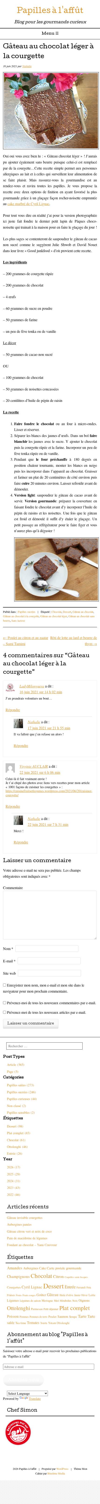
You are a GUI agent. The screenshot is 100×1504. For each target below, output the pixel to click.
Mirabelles (65, 1300)
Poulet (52, 1316)
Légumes (13, 1300)
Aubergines (30, 1268)
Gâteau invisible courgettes (24, 1217)
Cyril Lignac (32, 1287)
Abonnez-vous (23, 1380)
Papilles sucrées (26, 612)
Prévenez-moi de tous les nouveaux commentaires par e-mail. (51, 1002)
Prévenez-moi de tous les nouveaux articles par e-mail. (46, 1012)
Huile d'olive (66, 1295)
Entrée (70, 1287)
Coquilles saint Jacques (76, 1277)
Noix (75, 1300)
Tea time (20, 1323)
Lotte (92, 1295)
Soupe (73, 1316)
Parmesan (37, 1309)
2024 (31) (13, 1181)
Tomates (33, 1322)
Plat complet (74, 1308)
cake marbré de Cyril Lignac (28, 203)
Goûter (41, 1294)
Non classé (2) (16, 1106)
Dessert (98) (15, 1126)
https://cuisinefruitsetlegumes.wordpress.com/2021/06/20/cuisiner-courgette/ (49, 793)
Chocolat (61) (16, 1140)
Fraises (11, 1295)
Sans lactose (18, 620)
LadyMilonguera (32, 686)
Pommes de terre (38, 1316)
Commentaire (13, 887)
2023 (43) (13, 1187)
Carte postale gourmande (64, 1268)
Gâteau (53, 1294)
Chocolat (56, 612)
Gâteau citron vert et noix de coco (29, 1231)
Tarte (82, 1316)
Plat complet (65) (18, 1133)
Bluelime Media (56, 1473)
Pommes (24, 1316)
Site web (9, 973)
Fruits (19, 1295)
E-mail (9, 960)
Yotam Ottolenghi (59, 1323)
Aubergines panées (19, 1224)
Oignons (84, 1300)
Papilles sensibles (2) (21, 1112)
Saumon (62, 1316)
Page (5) (12, 1071)
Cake (42, 1268)
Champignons (18, 1276)
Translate (35, 1398)
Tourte (43, 1323)
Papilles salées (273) (20, 1085)
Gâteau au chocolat (83, 612)
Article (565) (15, 1064)
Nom (8, 948)
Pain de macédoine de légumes (27, 1238)
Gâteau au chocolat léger (53, 616)
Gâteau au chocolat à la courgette (21, 616)
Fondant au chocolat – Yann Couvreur (32, 1245)
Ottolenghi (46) (17, 1146)
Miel (56, 1300)
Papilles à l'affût (50, 11)
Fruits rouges (29, 1295)
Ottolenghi (18, 1308)
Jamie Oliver (81, 1295)
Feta (89, 1287)
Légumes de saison (30, 1300)
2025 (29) (13, 1174)
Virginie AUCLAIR (34, 766)
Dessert (67, 612)
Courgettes (14, 1287)
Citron (58, 1276)
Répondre (13, 709)
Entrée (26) (14, 1153)
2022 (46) (13, 1194)
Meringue (47, 1301)
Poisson (13, 1316)
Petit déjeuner (50, 1309)
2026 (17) (13, 1167)
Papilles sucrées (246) (21, 1092)
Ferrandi (81, 1287)
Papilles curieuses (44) (22, 1099)
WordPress (62, 1469)
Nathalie (27, 66)
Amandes (14, 1268)
